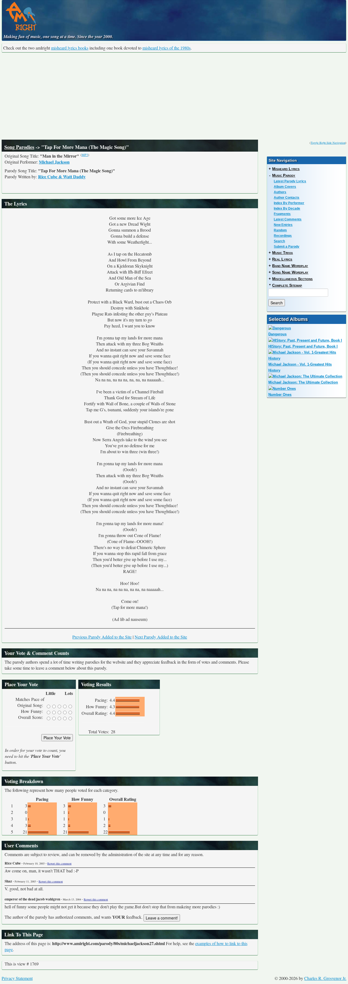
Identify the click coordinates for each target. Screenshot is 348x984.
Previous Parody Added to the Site (102, 637)
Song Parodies (19, 147)
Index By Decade (287, 208)
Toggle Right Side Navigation (328, 143)
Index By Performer (289, 203)
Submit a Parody (286, 247)
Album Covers (285, 187)
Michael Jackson (54, 162)
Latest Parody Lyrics (290, 181)
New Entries (283, 225)
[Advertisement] (174, 96)
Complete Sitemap (287, 285)
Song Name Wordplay (290, 272)
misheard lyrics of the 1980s (166, 48)
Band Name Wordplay (290, 265)
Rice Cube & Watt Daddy (62, 176)
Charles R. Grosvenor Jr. (325, 978)
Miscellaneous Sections (292, 279)
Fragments (282, 214)
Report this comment (59, 863)
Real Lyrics (282, 259)
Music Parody (283, 175)
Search (279, 241)
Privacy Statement (17, 978)
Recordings (283, 236)
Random (280, 230)
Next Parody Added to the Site (161, 637)
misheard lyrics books (69, 48)
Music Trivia (282, 252)
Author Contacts (286, 198)
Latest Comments (288, 219)
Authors (280, 192)
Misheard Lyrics (286, 169)
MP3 (85, 154)
